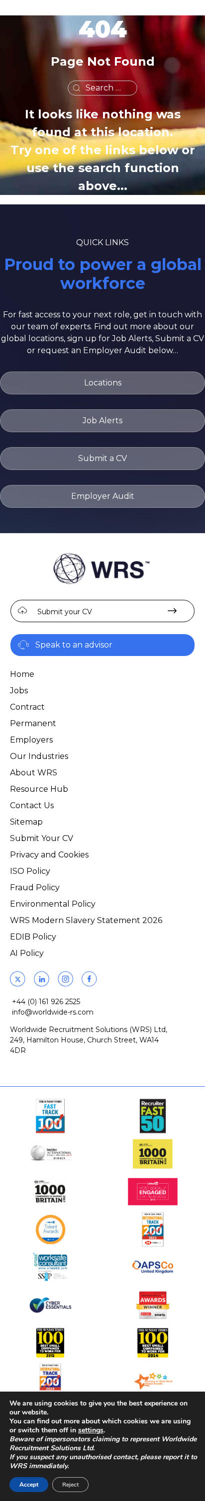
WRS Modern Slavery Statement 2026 (86, 920)
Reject (70, 1485)
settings (90, 1430)
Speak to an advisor (73, 645)
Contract (27, 707)
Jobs (19, 690)
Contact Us (32, 805)
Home (22, 674)
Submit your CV (64, 611)
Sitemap (26, 822)
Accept (28, 1485)
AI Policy (27, 953)
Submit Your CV (41, 838)
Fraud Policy (35, 887)
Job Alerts (102, 420)
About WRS (33, 772)
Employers (31, 740)
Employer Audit (102, 496)
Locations (102, 382)
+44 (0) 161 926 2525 (46, 1001)
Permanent (33, 723)
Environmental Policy (53, 904)
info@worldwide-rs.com (53, 1012)
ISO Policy (30, 871)
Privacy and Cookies (49, 854)
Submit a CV (102, 458)
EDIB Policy (33, 936)
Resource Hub (39, 789)
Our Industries (39, 756)
